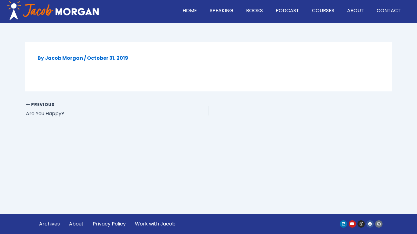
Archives (49, 223)
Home (190, 10)
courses (323, 10)
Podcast (287, 10)
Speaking (221, 10)
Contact (389, 10)
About (355, 10)
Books (254, 10)
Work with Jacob (155, 223)
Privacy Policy (109, 223)
